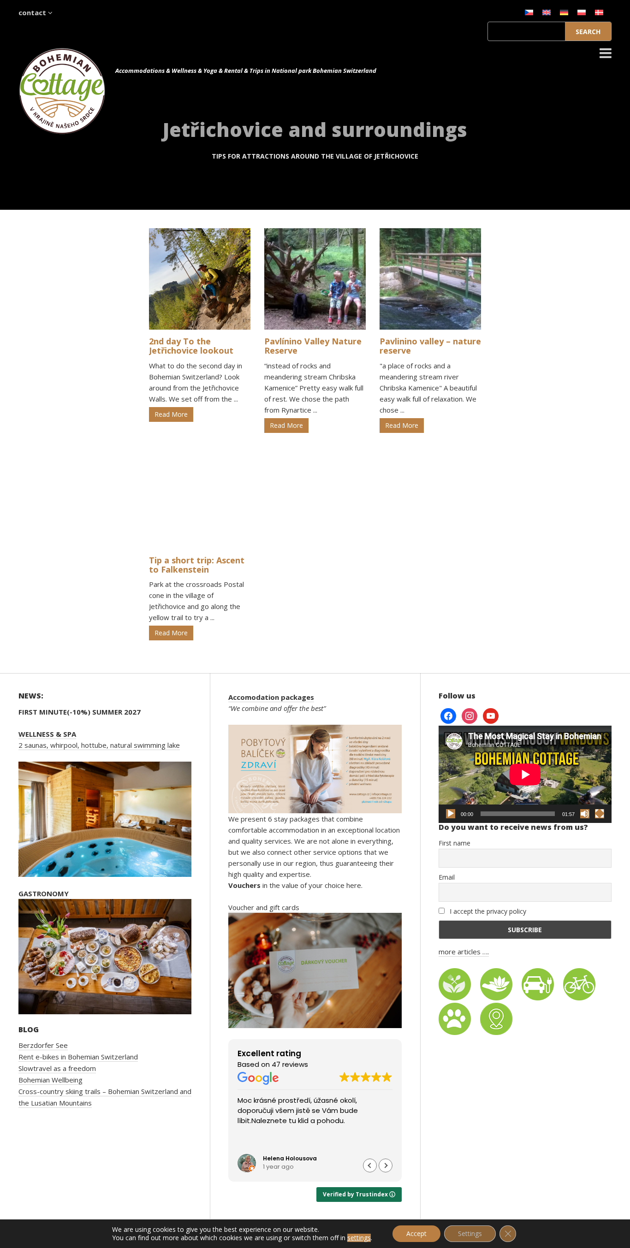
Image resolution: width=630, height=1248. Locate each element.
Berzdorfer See (43, 1045)
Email (447, 877)
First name (454, 843)
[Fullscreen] (599, 813)
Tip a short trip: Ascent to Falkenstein (196, 565)
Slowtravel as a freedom (57, 1068)
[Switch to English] (546, 12)
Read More (171, 414)
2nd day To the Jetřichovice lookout (191, 346)
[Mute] (584, 813)
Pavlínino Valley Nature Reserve (313, 346)
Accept (416, 1233)
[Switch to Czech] (529, 12)
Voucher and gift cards (263, 907)
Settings (470, 1233)
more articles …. (464, 951)
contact (33, 12)
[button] (385, 1165)
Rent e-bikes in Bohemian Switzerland (78, 1056)
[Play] (450, 813)
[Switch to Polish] (581, 12)
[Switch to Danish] (599, 12)
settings (359, 1238)
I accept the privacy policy (487, 911)
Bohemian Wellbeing (50, 1079)
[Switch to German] (564, 12)
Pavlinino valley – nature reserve (430, 346)
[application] (525, 774)
